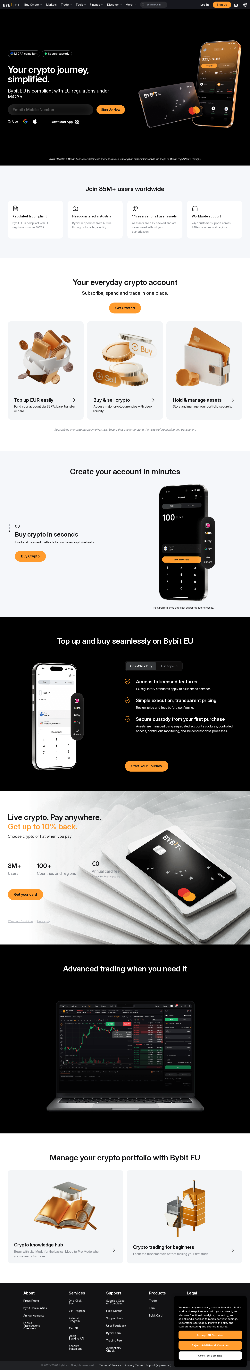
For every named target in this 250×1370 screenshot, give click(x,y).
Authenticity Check (113, 1349)
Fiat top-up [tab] (169, 666)
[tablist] (154, 666)
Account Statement (75, 1347)
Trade (153, 1300)
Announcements (33, 1315)
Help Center (114, 1310)
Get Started (125, 308)
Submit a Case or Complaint (115, 1302)
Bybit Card (155, 1315)
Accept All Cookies (210, 1334)
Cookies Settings (210, 1355)
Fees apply (43, 921)
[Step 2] (9, 528)
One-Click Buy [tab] (141, 666)
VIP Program (77, 1310)
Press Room (31, 1300)
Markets (51, 4)
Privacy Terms (134, 1365)
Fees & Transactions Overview (31, 1325)
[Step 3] (9, 531)
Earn (152, 1308)
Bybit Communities (35, 1308)
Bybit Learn (113, 1333)
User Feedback (116, 1325)
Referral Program (74, 1320)
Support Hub (114, 1318)
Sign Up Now (110, 109)
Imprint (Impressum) (158, 1365)
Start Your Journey (146, 766)
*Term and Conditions (20, 921)
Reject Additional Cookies (210, 1345)
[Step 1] (9, 525)
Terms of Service (110, 1365)
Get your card (25, 894)
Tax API (74, 1328)
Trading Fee (114, 1340)
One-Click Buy (75, 1302)
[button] (34, 121)
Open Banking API (76, 1337)
